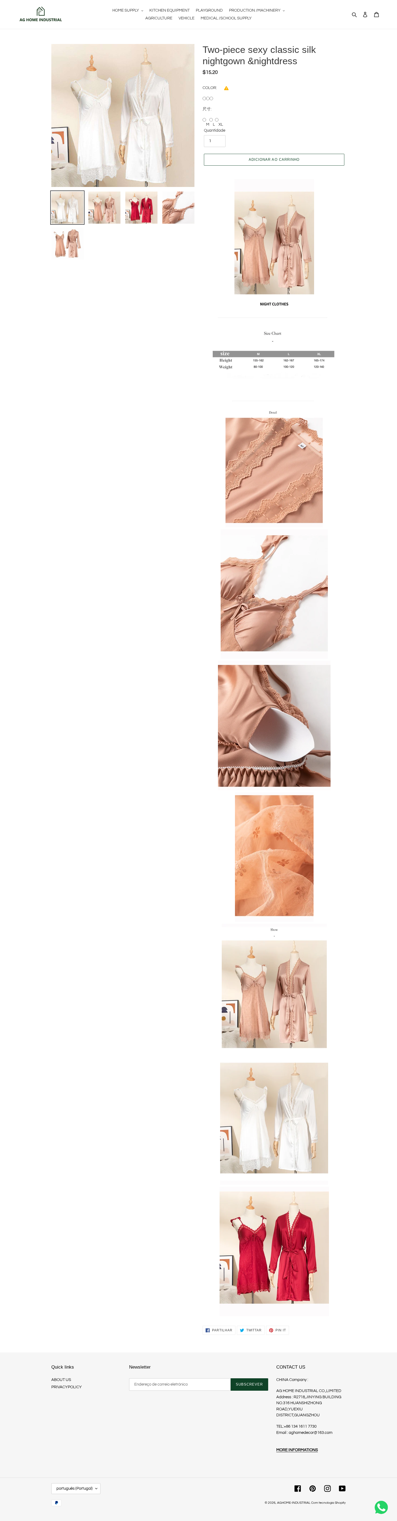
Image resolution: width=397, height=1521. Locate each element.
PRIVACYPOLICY (66, 1387)
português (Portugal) (74, 1488)
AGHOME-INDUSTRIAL (293, 1503)
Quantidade (214, 130)
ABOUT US (61, 1380)
